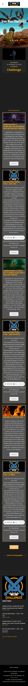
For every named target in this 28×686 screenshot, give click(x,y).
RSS (17, 247)
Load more (14, 547)
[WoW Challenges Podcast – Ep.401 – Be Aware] (14, 466)
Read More (14, 163)
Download (21, 245)
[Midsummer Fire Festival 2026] (14, 411)
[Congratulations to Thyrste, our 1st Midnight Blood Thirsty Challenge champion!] (14, 264)
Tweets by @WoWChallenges (9, 636)
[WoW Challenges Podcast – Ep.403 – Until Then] (14, 176)
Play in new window (13, 245)
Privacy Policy (13, 677)
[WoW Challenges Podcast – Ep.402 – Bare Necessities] (14, 326)
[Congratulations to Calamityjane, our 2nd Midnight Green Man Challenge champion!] (14, 118)
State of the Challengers (14, 555)
